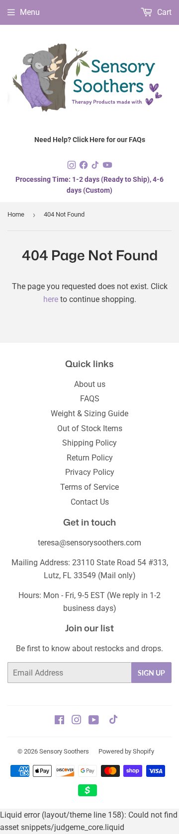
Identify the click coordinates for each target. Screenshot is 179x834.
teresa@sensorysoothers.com (89, 542)
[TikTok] (96, 167)
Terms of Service (89, 487)
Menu (30, 12)
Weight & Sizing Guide (89, 413)
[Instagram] (73, 167)
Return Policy (90, 457)
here (50, 299)
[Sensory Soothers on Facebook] (59, 721)
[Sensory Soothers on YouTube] (94, 721)
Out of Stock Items (89, 428)
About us (89, 384)
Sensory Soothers (64, 751)
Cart (163, 12)
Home (15, 214)
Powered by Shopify (126, 751)
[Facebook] (84, 167)
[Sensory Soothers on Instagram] (77, 721)
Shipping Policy (89, 443)
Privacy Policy (89, 472)
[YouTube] (107, 167)
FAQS (89, 398)
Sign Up (151, 673)
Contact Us (90, 502)
